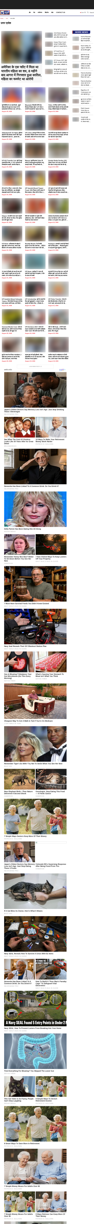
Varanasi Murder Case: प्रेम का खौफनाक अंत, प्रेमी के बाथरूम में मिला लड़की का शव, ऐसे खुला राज (12, 329)
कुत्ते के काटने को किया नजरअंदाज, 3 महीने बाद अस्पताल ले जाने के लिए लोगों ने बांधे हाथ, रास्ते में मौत (11, 356)
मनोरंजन (40, 12)
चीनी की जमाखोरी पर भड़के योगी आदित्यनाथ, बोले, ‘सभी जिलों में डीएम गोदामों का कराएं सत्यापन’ (34, 218)
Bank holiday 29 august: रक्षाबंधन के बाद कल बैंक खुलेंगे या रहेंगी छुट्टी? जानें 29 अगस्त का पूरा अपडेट (86, 48)
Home (1, 18)
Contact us (60, 12)
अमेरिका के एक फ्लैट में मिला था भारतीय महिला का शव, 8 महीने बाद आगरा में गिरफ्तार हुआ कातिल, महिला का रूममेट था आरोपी (86, 66)
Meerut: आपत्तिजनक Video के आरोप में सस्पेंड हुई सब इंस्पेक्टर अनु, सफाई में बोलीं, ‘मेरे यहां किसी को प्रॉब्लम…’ (34, 163)
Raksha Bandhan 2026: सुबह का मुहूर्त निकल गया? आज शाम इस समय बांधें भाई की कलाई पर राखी (86, 75)
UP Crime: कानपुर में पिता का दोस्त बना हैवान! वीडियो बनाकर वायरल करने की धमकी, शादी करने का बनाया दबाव (35, 135)
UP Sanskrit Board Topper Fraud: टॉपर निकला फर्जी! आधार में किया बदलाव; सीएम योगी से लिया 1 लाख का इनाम (35, 190)
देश (34, 12)
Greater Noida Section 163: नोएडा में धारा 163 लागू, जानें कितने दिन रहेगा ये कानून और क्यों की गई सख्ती (57, 163)
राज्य (7, 18)
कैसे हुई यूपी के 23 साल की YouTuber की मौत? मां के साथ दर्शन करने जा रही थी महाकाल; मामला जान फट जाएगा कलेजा (60, 72)
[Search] (88, 12)
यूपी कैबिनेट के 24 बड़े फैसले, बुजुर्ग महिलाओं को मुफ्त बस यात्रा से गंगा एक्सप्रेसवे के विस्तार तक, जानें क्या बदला (11, 107)
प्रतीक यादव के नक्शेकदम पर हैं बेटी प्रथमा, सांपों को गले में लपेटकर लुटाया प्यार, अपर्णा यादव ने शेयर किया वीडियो (58, 356)
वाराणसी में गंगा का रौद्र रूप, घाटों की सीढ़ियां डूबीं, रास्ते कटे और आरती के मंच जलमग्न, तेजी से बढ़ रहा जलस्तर (58, 273)
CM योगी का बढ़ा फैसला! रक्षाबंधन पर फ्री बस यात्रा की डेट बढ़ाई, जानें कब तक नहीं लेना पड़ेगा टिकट (58, 135)
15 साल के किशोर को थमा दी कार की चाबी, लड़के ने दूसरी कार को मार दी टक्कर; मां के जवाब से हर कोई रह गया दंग (12, 273)
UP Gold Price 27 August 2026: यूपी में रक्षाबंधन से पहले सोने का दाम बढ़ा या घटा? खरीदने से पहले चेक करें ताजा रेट (61, 53)
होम (30, 12)
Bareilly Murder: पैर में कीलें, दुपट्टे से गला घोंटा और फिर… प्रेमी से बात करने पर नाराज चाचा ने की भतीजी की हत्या (35, 246)
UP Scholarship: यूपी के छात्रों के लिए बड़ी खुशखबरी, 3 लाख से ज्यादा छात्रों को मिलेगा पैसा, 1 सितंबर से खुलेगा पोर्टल (35, 301)
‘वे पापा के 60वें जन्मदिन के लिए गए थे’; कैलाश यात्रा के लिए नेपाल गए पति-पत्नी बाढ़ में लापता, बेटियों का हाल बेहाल (85, 120)
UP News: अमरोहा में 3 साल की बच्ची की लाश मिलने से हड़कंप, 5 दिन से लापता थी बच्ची (35, 273)
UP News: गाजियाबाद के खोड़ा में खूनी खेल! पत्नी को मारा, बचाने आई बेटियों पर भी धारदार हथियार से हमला (11, 245)
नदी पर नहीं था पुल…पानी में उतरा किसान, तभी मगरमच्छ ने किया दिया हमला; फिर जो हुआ (57, 329)
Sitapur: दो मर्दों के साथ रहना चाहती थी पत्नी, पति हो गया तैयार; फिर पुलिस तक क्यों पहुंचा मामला (12, 218)
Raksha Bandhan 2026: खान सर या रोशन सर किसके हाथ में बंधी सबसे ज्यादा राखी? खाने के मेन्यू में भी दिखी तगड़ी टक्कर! (86, 83)
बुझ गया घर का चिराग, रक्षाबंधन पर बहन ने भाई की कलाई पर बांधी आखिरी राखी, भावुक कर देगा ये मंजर (86, 101)
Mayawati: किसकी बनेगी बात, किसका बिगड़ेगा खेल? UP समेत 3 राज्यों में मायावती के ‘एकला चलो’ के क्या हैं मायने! (34, 107)
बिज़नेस (47, 12)
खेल (52, 12)
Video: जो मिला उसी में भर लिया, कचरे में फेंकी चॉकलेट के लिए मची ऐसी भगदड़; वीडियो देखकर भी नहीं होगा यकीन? (58, 107)
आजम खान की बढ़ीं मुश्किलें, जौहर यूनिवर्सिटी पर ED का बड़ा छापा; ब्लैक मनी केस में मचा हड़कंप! (35, 356)
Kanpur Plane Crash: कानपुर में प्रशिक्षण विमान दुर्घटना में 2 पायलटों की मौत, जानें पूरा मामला (61, 44)
